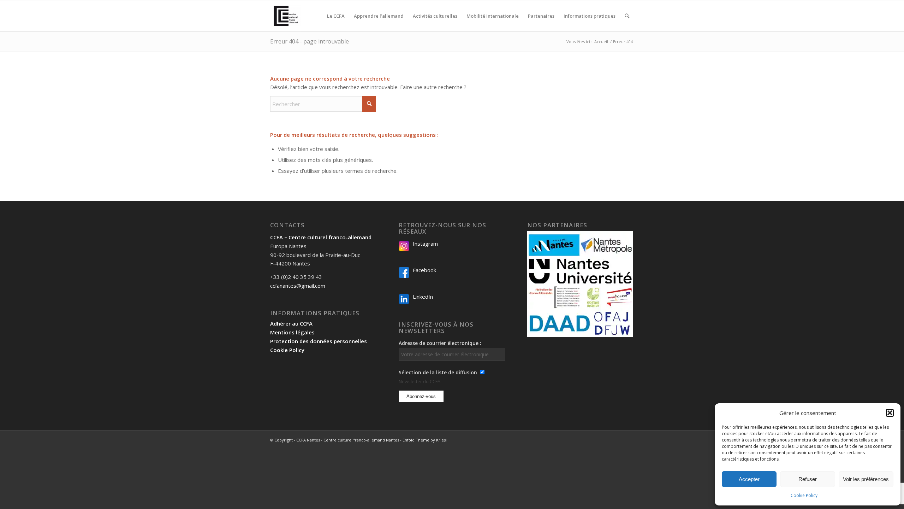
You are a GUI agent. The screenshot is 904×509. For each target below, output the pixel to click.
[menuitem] (335, 15)
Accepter (749, 479)
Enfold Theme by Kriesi (425, 440)
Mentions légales (292, 332)
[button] (889, 412)
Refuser (807, 479)
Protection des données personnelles (318, 341)
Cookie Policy (804, 495)
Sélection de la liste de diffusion (438, 372)
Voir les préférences (866, 479)
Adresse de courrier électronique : (440, 343)
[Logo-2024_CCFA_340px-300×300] (285, 15)
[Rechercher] (627, 15)
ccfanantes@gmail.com (297, 285)
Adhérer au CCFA (291, 323)
